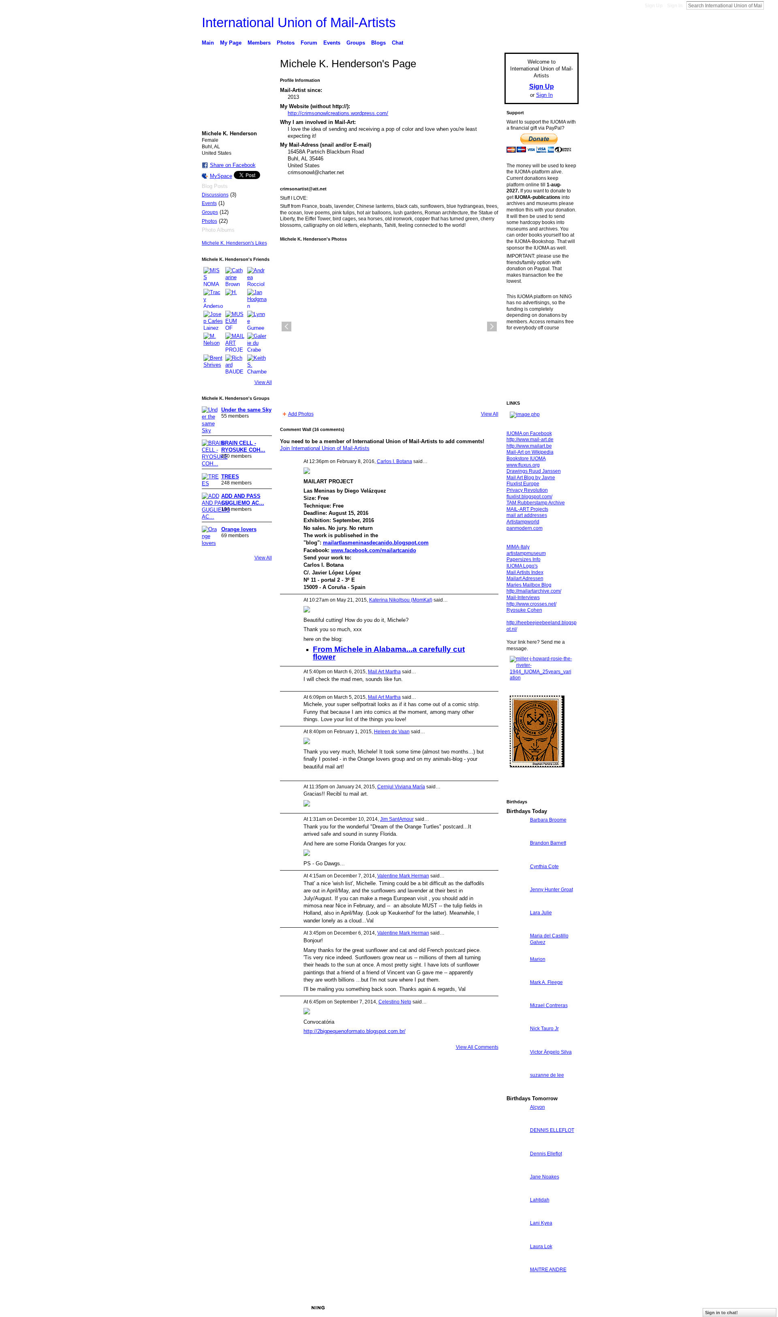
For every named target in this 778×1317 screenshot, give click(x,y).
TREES (230, 477)
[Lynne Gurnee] (257, 320)
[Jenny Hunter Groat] (516, 904)
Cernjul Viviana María (401, 787)
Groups (210, 212)
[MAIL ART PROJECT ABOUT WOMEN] (235, 342)
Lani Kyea (541, 1223)
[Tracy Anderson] (213, 298)
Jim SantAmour (397, 819)
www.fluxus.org (523, 465)
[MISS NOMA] (213, 276)
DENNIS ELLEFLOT (552, 1130)
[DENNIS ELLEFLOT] (516, 1145)
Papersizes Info (524, 559)
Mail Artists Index (525, 572)
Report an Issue (518, 1308)
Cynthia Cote (544, 866)
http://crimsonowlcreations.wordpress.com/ (338, 113)
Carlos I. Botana (394, 461)
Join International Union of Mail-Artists (325, 448)
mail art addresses (527, 515)
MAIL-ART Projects (527, 509)
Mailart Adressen (525, 578)
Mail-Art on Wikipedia (530, 452)
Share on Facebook (233, 165)
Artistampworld (523, 522)
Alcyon (537, 1107)
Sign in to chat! (721, 1312)
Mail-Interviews (523, 597)
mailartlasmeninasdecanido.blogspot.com (376, 543)
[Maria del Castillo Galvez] (516, 951)
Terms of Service (560, 1308)
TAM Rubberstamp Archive (536, 503)
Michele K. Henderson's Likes (234, 243)
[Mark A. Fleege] (516, 997)
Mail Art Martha (384, 672)
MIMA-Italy (518, 547)
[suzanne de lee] (516, 1090)
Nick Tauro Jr (544, 1028)
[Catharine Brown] (235, 276)
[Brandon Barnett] (516, 858)
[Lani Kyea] (516, 1238)
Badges (486, 1308)
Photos (209, 221)
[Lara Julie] (516, 927)
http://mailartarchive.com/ (534, 591)
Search (770, 5)
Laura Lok (541, 1246)
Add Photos (301, 414)
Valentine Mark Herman (403, 876)
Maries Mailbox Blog (529, 585)
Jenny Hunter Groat (551, 889)
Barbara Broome (548, 820)
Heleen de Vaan (392, 731)
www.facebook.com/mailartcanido (373, 550)
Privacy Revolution (527, 490)
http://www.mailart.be (529, 446)
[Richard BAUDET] (235, 364)
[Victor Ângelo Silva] (516, 1067)
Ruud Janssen (261, 1308)
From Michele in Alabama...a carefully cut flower (389, 653)
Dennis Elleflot (546, 1154)
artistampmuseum (526, 553)
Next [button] (492, 326)
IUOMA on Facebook (529, 433)
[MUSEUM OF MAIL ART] (235, 320)
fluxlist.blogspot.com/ (529, 496)
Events (209, 203)
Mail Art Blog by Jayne (531, 477)
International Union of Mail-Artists (299, 22)
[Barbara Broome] (516, 835)
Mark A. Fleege (546, 982)
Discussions (215, 195)
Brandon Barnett (548, 843)
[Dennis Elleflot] (516, 1168)
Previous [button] (286, 326)
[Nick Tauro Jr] (516, 1043)
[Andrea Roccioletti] (257, 276)
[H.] (235, 298)
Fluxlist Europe (523, 484)
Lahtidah (539, 1200)
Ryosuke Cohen (524, 610)
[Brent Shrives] (213, 364)
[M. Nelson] (213, 342)
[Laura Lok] (516, 1261)
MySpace (221, 176)
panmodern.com (525, 528)
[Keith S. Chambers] (257, 364)
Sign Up (654, 6)
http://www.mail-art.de (530, 439)
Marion (537, 959)
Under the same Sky (246, 410)
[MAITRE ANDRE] (516, 1284)
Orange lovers (238, 529)
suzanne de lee (547, 1075)
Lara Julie (541, 913)
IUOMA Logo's (522, 566)
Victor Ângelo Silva (551, 1052)
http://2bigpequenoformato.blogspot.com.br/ (355, 1031)
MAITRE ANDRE (548, 1269)
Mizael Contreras (549, 1005)
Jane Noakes (544, 1177)
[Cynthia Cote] (516, 881)
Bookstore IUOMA (526, 458)
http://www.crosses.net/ (531, 604)
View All (263, 382)
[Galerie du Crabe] (257, 342)
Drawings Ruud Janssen (534, 471)
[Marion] (516, 974)
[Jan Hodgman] (257, 298)
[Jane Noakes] (516, 1192)
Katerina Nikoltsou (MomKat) (400, 600)
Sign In (674, 6)
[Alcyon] (516, 1122)
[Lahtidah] (516, 1215)
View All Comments (477, 1047)
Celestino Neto (394, 1002)
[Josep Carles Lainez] (213, 320)
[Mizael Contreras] (516, 1020)
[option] (389, 326)
